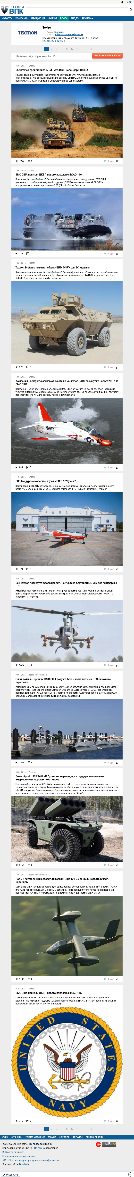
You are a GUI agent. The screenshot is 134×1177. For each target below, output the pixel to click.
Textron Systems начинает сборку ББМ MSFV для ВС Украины (53, 267)
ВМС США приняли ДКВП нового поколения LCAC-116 (49, 174)
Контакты (78, 1137)
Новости (7, 18)
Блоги (63, 18)
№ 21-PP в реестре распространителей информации (30, 1160)
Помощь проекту (94, 1137)
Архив (5, 1137)
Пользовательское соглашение (19, 1156)
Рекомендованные (35, 1137)
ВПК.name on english (13, 1152)
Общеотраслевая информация (69, 34)
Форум (53, 18)
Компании (22, 18)
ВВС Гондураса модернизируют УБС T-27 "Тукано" (46, 481)
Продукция (38, 18)
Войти (128, 2)
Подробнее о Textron (53, 41)
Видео (75, 18)
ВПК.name (38, 1148)
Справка (52, 1137)
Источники (16, 1137)
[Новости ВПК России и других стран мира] (12, 13)
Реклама (87, 18)
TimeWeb (24, 1164)
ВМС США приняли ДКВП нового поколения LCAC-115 (49, 993)
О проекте (64, 1137)
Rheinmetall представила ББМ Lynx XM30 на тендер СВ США (52, 70)
